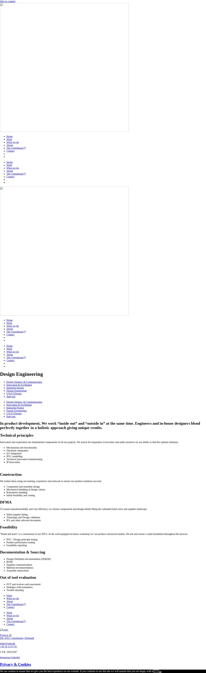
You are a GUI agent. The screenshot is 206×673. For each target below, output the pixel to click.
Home (9, 136)
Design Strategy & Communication (24, 382)
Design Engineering (16, 390)
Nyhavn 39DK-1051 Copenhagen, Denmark (17, 636)
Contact (10, 151)
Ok (156, 671)
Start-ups (10, 396)
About (9, 145)
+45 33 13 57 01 (8, 646)
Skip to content (7, 1)
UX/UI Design (14, 393)
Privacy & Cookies (15, 664)
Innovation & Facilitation (19, 385)
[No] (160, 672)
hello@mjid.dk (7, 643)
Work (9, 139)
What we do (12, 142)
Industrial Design (15, 387)
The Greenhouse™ (16, 148)
